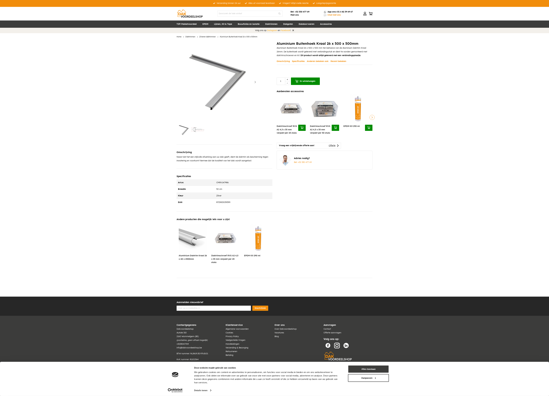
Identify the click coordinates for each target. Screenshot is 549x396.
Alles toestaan (368, 369)
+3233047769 (183, 344)
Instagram (272, 30)
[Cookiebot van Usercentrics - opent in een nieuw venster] (175, 390)
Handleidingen (232, 344)
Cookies (229, 333)
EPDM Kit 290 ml (351, 126)
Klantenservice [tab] (234, 325)
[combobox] (250, 13)
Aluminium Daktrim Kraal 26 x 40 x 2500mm (193, 257)
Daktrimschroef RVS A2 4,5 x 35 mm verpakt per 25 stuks (287, 129)
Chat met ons (334, 15)
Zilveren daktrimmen (207, 37)
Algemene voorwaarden (237, 329)
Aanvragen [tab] (330, 325)
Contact (327, 329)
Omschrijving (283, 61)
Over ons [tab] (279, 325)
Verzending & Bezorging (237, 348)
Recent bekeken (338, 61)
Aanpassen (366, 378)
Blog (276, 337)
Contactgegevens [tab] (186, 325)
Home (179, 37)
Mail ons (295, 15)
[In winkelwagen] (302, 128)
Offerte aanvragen (332, 333)
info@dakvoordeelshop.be (189, 348)
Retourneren (231, 352)
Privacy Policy (232, 337)
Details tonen (200, 390)
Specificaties (298, 61)
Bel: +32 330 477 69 (303, 162)
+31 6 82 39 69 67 (344, 12)
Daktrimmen (190, 37)
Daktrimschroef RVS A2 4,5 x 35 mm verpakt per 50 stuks (320, 129)
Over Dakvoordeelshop (285, 329)
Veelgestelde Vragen (235, 340)
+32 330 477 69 (302, 12)
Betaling (229, 355)
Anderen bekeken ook (317, 61)
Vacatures (279, 333)
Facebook (285, 30)
